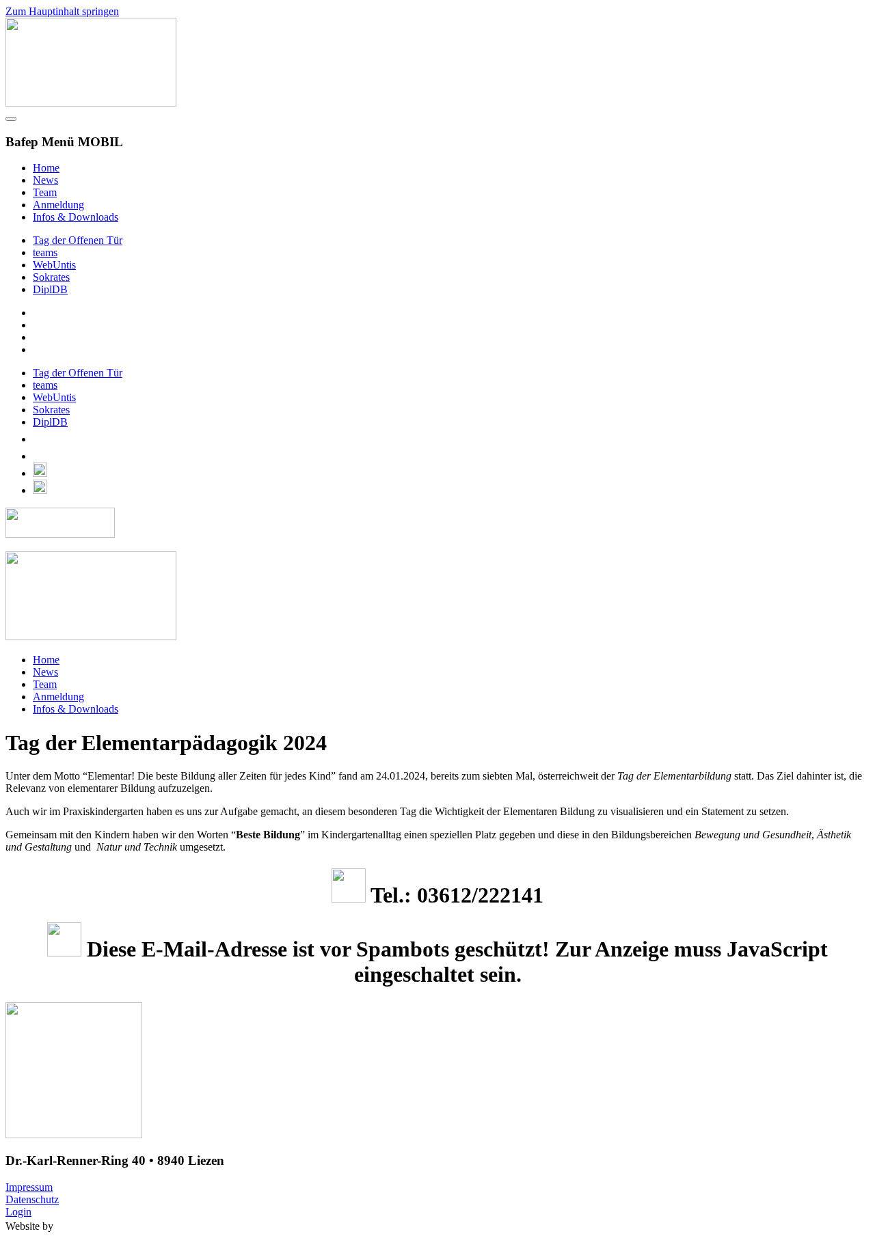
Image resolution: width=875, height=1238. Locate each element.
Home (46, 168)
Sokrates (51, 277)
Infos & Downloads (75, 217)
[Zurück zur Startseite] (90, 103)
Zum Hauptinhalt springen (62, 11)
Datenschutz (32, 1199)
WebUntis (54, 265)
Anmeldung (58, 204)
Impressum (29, 1187)
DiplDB (50, 289)
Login (18, 1212)
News (45, 180)
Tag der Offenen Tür (77, 240)
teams (45, 252)
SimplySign (98, 1226)
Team (45, 192)
